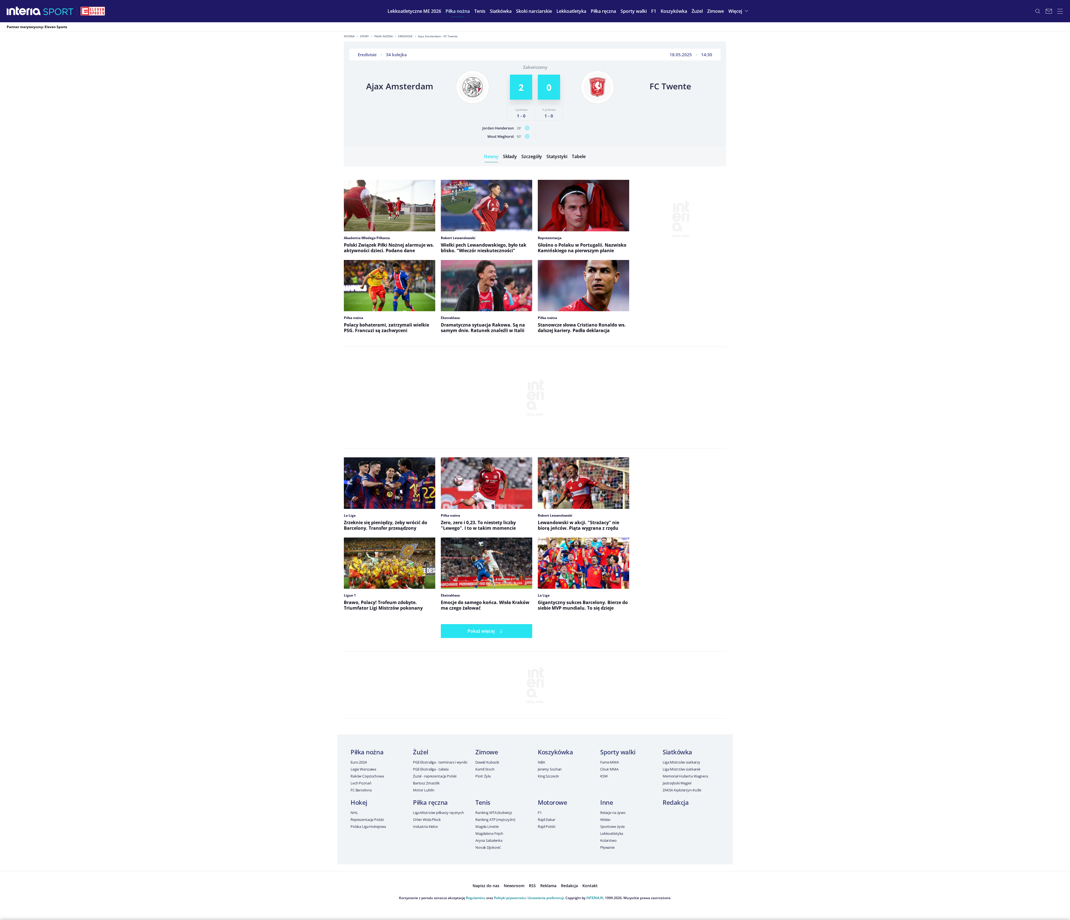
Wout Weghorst (500, 136)
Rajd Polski (546, 826)
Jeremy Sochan (550, 769)
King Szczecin (548, 776)
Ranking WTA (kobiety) (493, 812)
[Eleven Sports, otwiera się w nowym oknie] (93, 11)
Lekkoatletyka (611, 833)
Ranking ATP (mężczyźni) (495, 819)
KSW (604, 776)
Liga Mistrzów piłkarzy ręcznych (438, 812)
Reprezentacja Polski (367, 819)
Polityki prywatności (510, 898)
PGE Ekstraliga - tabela (431, 769)
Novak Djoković (488, 847)
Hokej (359, 802)
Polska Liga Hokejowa (368, 826)
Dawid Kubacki (487, 762)
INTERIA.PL (595, 898)
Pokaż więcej (481, 631)
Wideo (605, 819)
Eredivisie (405, 36)
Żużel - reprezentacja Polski (434, 776)
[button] (457, 11)
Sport (364, 36)
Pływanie (607, 847)
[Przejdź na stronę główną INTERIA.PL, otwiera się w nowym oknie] (24, 11)
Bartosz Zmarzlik (426, 783)
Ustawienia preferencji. (546, 898)
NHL (354, 812)
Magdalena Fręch (489, 833)
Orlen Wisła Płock (427, 819)
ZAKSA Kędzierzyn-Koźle (682, 790)
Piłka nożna (383, 36)
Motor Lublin (423, 790)
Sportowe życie (612, 826)
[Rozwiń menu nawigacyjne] (1060, 11)
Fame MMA (609, 762)
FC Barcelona (361, 790)
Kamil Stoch (485, 769)
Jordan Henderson (498, 128)
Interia (349, 36)
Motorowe (552, 802)
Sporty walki (618, 752)
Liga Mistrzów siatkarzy (681, 762)
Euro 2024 (359, 762)
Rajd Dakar (546, 819)
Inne (606, 802)
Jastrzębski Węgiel (677, 783)
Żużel (420, 752)
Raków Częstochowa (367, 776)
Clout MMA (609, 769)
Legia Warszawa (363, 769)
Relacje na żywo (613, 812)
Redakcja (676, 802)
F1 (540, 812)
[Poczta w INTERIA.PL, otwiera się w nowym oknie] (1048, 11)
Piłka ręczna (430, 802)
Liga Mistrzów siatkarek (682, 769)
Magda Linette (487, 826)
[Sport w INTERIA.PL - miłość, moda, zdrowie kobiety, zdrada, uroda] (58, 11)
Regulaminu (475, 898)
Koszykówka (555, 752)
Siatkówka (677, 752)
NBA (541, 762)
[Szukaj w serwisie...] (1037, 11)
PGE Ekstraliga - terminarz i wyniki (440, 762)
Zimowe (486, 752)
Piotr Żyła (483, 776)
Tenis (482, 802)
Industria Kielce (425, 826)
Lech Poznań (361, 783)
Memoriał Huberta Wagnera (685, 776)
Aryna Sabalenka (488, 840)
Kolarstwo (608, 840)
